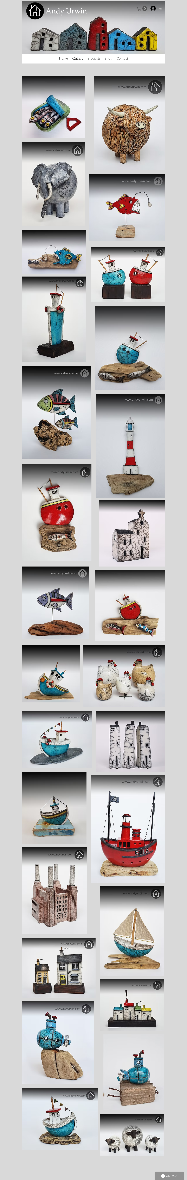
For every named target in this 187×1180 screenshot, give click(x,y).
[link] (142, 8)
